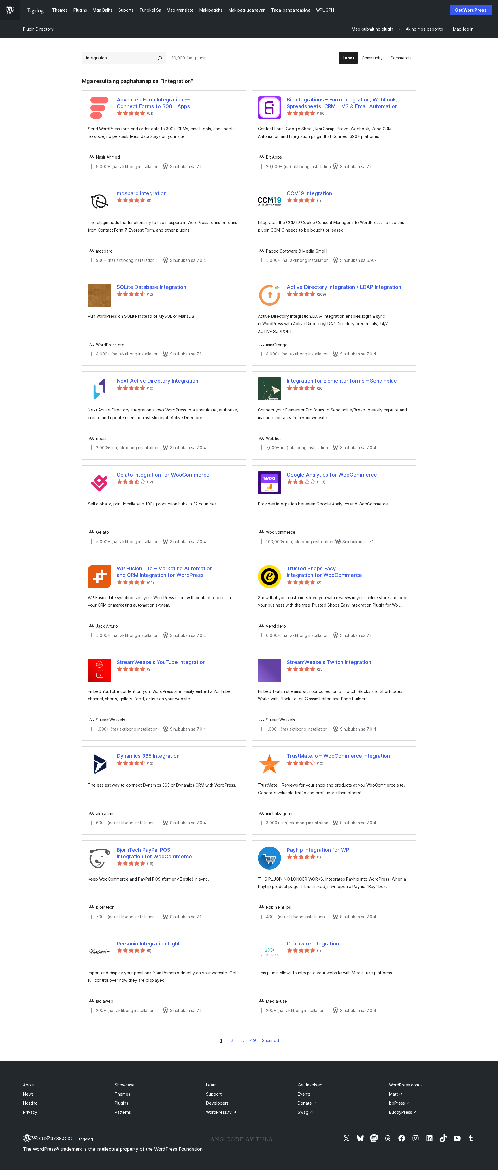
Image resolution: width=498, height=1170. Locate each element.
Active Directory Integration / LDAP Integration (344, 287)
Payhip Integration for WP (318, 850)
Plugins (121, 1103)
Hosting (30, 1103)
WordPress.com (406, 1084)
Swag (305, 1112)
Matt (396, 1094)
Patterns (123, 1112)
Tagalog (85, 1139)
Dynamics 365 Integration (148, 756)
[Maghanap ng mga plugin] (160, 58)
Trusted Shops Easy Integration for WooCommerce (324, 571)
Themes (122, 1094)
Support (214, 1094)
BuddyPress (403, 1112)
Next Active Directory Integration (157, 381)
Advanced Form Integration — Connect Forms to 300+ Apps (153, 103)
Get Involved (310, 1084)
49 (253, 1040)
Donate (307, 1103)
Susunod (270, 1040)
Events (304, 1094)
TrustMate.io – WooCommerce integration (338, 756)
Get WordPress (471, 9)
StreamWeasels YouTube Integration (161, 662)
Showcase (125, 1084)
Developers (217, 1103)
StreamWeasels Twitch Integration (329, 662)
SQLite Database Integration (151, 287)
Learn (211, 1084)
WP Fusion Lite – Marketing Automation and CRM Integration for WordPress (165, 571)
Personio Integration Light (148, 943)
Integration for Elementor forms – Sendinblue (342, 381)
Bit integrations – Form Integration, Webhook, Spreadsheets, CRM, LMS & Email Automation (342, 103)
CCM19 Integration (309, 193)
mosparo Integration (142, 193)
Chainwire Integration (313, 943)
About (29, 1084)
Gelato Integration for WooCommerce (163, 475)
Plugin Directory (38, 29)
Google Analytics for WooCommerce (332, 475)
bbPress (399, 1103)
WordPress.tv (221, 1112)
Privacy (30, 1112)
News (28, 1094)
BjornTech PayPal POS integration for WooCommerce (154, 853)
